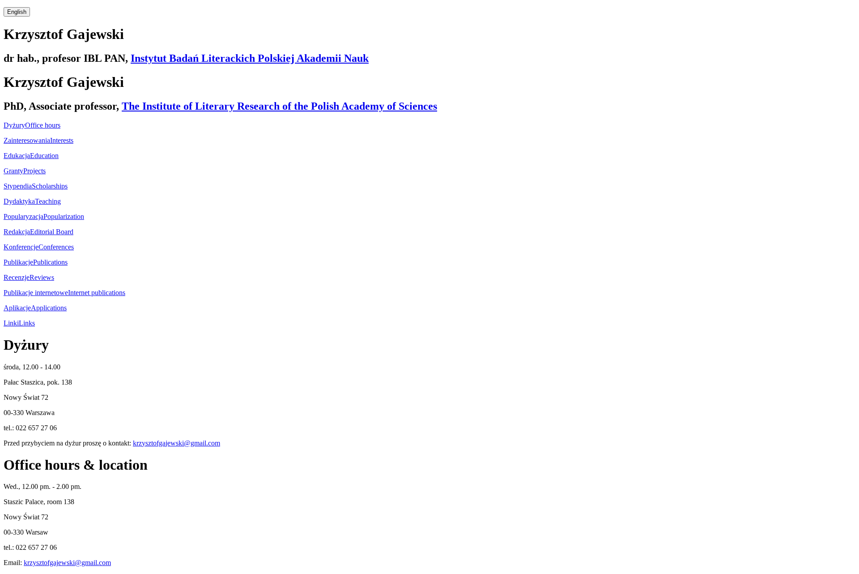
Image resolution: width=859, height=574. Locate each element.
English (16, 12)
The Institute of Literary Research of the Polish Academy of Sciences (279, 106)
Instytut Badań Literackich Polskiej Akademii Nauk (250, 58)
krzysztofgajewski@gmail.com (176, 443)
